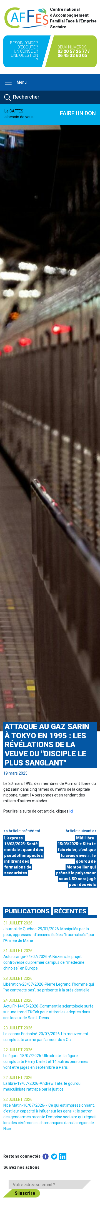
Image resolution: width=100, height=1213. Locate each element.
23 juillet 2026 (17, 1028)
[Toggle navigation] (8, 82)
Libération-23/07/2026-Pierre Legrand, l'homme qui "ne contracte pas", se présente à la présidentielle (48, 987)
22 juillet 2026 (17, 1050)
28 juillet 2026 (17, 978)
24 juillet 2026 (17, 1000)
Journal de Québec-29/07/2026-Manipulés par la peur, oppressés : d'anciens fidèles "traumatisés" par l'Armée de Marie (48, 935)
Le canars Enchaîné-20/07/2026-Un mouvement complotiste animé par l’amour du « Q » (45, 1037)
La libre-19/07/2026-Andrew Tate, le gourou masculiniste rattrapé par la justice (42, 1086)
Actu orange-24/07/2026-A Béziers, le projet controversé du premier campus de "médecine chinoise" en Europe (43, 962)
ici (71, 811)
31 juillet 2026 (17, 923)
